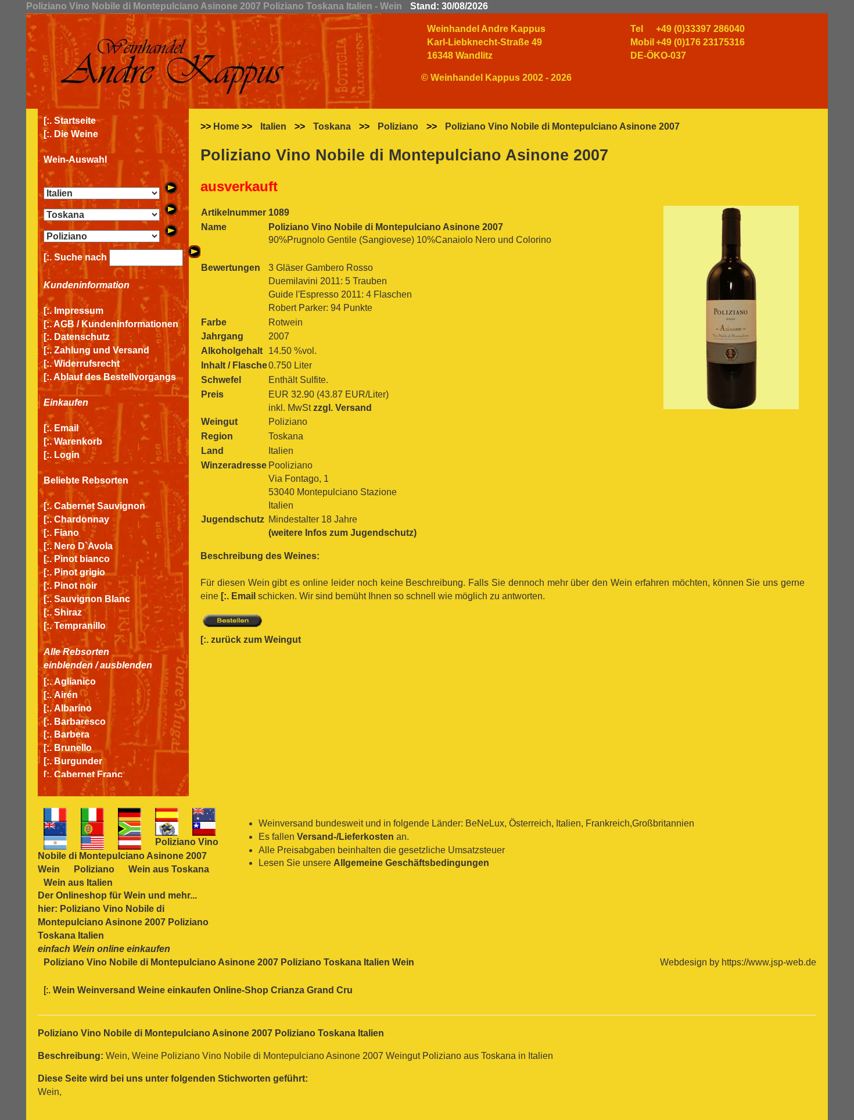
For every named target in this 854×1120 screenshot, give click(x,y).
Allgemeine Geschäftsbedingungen (411, 863)
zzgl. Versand (342, 408)
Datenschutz (82, 337)
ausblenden (126, 665)
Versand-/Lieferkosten (345, 837)
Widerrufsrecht (87, 363)
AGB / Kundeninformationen (115, 324)
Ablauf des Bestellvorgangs (114, 377)
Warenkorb (78, 441)
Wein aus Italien (78, 883)
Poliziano (398, 126)
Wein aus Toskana (168, 869)
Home (226, 126)
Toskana (332, 126)
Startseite (75, 121)
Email (66, 428)
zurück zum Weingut (256, 640)
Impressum (78, 311)
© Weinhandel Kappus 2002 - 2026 (496, 78)
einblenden (68, 665)
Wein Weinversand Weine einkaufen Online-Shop (162, 990)
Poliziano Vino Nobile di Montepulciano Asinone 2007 (562, 126)
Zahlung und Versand (101, 350)
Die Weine (76, 134)
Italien (273, 126)
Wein (135, 895)
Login (67, 455)
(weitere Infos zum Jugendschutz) (342, 533)
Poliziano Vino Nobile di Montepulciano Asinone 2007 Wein (128, 855)
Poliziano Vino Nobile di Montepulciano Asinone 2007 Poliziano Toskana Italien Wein (229, 962)
